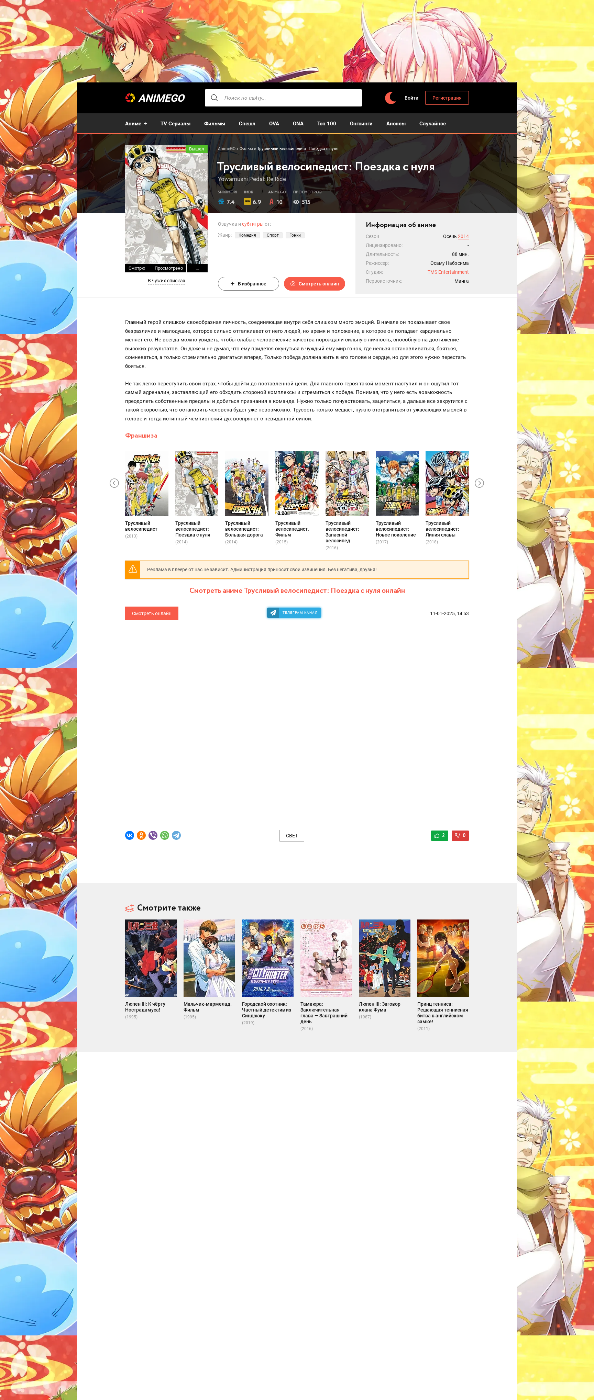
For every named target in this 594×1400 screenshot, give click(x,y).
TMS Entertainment (448, 272)
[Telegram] (176, 835)
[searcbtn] (214, 98)
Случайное (432, 124)
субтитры (253, 224)
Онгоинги (361, 124)
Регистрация (447, 98)
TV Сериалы (175, 124)
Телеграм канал (300, 612)
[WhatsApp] (164, 835)
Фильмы (214, 124)
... (197, 268)
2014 (463, 236)
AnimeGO (161, 98)
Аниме (133, 124)
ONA (298, 124)
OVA (274, 124)
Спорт (273, 235)
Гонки (295, 235)
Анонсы (396, 124)
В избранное (252, 283)
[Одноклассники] (141, 835)
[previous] (114, 483)
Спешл (247, 124)
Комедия (247, 235)
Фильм (246, 148)
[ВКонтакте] (129, 835)
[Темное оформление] (390, 98)
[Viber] (152, 835)
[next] (479, 483)
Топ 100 (326, 124)
